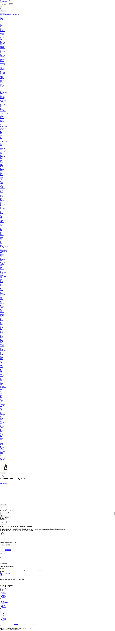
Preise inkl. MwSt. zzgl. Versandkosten (5, 509)
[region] (57, 495)
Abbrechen (2, 575)
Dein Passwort (2, 572)
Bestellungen (17, 14)
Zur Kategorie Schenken (4, 126)
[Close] (0, 630)
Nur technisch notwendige (4, 629)
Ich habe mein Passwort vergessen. (5, 573)
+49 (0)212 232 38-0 (8, 550)
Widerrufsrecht (4, 595)
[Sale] (5, 471)
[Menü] (1, 2)
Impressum (3, 597)
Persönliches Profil (6, 14)
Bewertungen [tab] (4, 522)
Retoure (3, 603)
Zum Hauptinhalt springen (4, 0)
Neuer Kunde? (40, 570)
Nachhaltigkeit (4, 593)
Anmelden (1, 12)
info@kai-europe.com (8, 549)
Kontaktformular (7, 588)
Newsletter (3, 606)
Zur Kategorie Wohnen (3, 113)
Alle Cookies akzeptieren (16, 629)
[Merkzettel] (0, 8)
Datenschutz (4, 619)
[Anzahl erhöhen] (7, 513)
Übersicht (1, 14)
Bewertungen (4, 607)
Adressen (10, 14)
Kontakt (3, 601)
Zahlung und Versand (5, 602)
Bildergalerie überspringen (4, 483)
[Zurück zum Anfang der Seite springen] (1, 627)
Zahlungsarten (14, 14)
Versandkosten (16, 624)
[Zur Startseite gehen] (3, 1)
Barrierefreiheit (4, 596)
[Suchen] (10, 4)
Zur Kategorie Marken (3, 141)
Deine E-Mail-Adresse (3, 571)
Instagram (3, 605)
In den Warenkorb (3, 515)
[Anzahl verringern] (2, 513)
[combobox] (4, 4)
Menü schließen (4, 473)
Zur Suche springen (11, 0)
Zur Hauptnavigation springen (18, 0)
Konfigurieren (10, 629)
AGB (3, 594)
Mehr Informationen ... (28, 628)
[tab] (24, 521)
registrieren (3, 13)
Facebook (3, 604)
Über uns (3, 592)
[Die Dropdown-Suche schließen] (12, 4)
